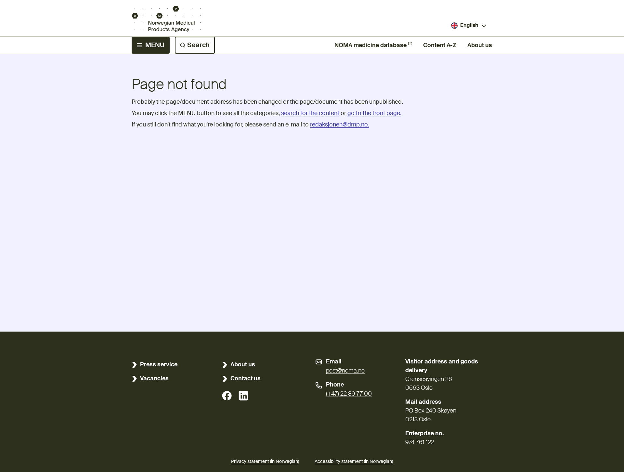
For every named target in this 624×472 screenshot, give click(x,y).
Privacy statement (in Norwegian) (265, 461)
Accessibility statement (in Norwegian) (354, 461)
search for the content (310, 113)
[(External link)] (226, 395)
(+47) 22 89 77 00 (349, 394)
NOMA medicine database (370, 45)
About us (479, 45)
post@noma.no (345, 371)
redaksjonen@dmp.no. (339, 125)
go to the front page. (374, 113)
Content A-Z (439, 45)
